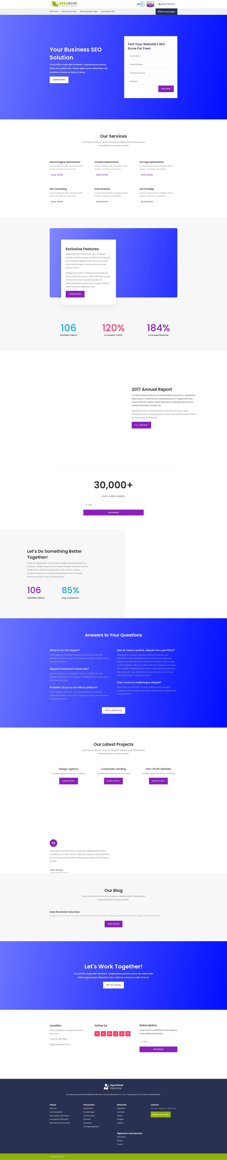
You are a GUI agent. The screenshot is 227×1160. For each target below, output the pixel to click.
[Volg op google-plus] (109, 1033)
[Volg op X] (103, 1033)
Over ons (53, 1108)
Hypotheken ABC (108, 11)
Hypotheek (116, 1085)
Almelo (119, 1116)
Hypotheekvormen (69, 11)
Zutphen (120, 1123)
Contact (120, 1144)
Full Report (141, 425)
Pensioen (87, 1119)
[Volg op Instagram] (128, 1033)
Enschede (121, 1112)
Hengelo (120, 1119)
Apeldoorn (121, 1108)
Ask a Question (113, 710)
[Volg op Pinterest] (115, 1033)
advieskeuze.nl (115, 1094)
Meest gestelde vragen (89, 11)
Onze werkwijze (56, 1112)
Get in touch (113, 985)
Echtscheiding (88, 1116)
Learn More (59, 80)
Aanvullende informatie (59, 1119)
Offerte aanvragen (166, 11)
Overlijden (87, 1123)
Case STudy (68, 781)
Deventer (116, 1088)
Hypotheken (88, 1108)
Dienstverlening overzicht (60, 1123)
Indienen (166, 89)
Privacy (120, 1140)
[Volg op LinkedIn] (121, 1033)
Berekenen (54, 11)
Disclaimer (121, 1137)
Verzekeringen (89, 1112)
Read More (57, 175)
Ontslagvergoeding (90, 1126)
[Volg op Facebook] (97, 1033)
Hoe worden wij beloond (59, 1116)
